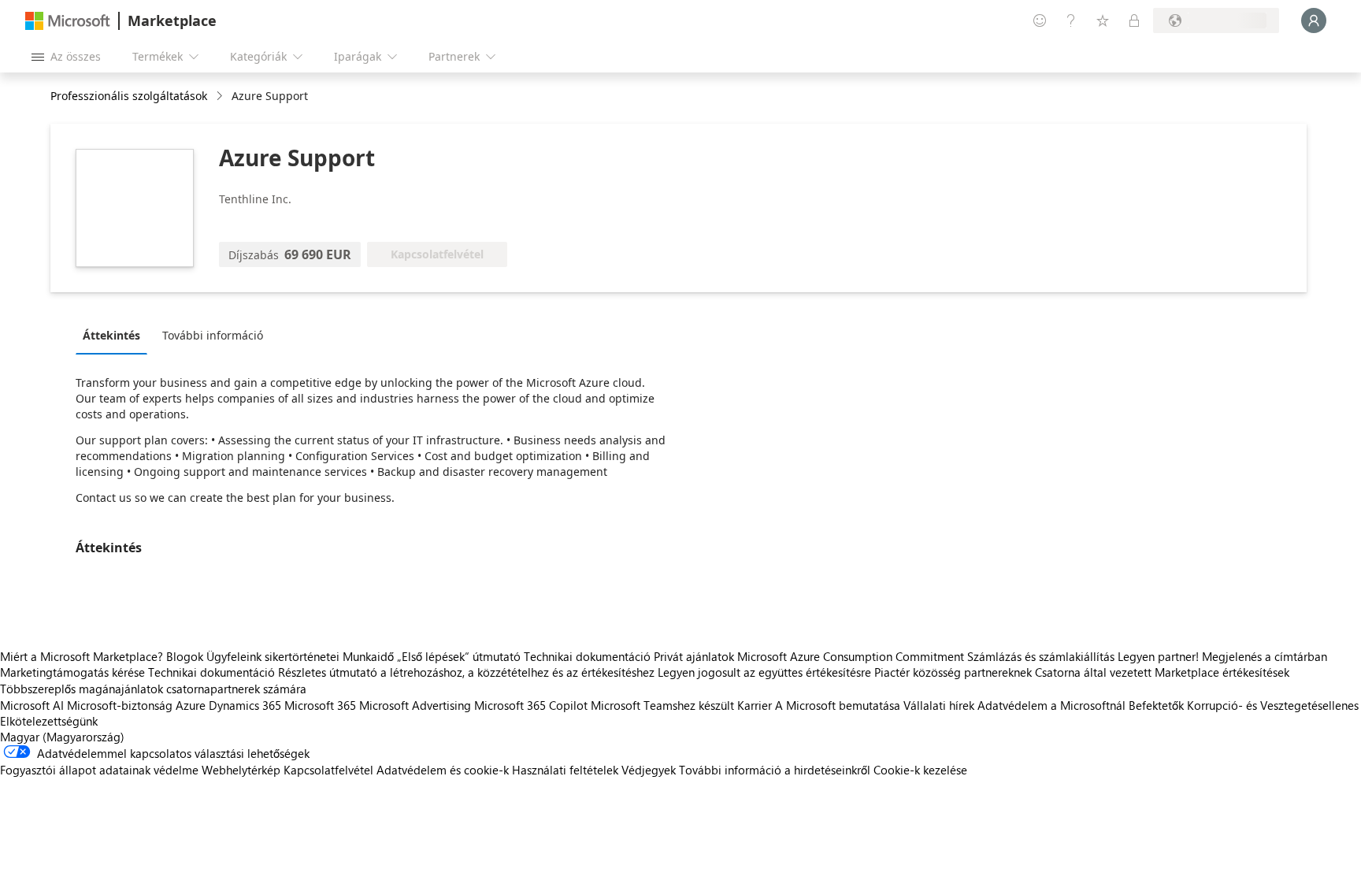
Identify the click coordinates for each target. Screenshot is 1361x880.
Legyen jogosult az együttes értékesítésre (764, 672)
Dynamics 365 (245, 705)
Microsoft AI (32, 705)
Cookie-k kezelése (920, 770)
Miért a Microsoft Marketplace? (81, 656)
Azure (191, 705)
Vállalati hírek (938, 705)
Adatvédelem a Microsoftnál (1051, 705)
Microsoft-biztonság (119, 705)
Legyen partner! (1158, 656)
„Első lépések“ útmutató (459, 656)
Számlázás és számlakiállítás (1040, 656)
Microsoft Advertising (415, 705)
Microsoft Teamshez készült (662, 705)
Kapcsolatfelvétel (328, 770)
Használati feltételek (565, 770)
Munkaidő (368, 656)
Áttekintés (111, 335)
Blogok (184, 656)
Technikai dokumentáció (587, 656)
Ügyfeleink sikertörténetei (272, 656)
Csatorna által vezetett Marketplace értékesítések (1162, 672)
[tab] (115, 334)
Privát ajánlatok (694, 656)
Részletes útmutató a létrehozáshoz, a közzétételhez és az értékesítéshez (466, 672)
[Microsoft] (67, 21)
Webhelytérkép (241, 770)
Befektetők (1156, 705)
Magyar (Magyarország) (62, 736)
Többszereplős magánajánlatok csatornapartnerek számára (153, 688)
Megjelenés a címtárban (1264, 656)
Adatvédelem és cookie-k (442, 770)
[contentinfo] (221, 96)
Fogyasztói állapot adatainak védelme (99, 770)
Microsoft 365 (320, 705)
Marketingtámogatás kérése (72, 672)
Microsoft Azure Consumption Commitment (852, 656)
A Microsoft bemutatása (837, 705)
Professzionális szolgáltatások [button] (128, 95)
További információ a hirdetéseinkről (774, 770)
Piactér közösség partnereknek (953, 672)
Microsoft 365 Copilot (531, 705)
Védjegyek (648, 770)
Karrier (754, 705)
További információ (212, 335)
